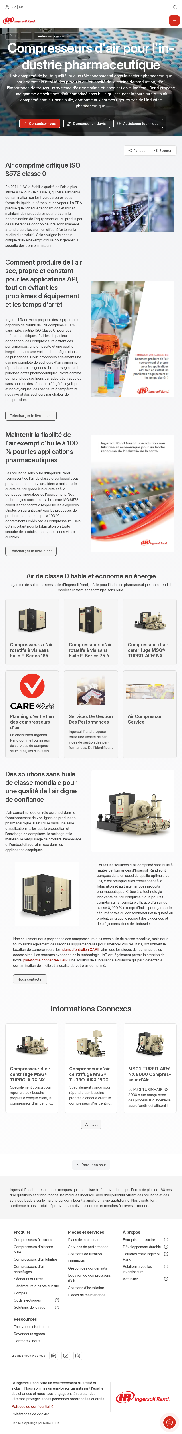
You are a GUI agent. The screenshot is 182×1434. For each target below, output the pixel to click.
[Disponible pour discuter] (169, 1422)
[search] (175, 7)
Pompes (20, 1293)
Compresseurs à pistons (33, 1239)
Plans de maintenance (85, 1239)
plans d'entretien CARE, (81, 949)
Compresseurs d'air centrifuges (29, 1269)
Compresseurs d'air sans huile (33, 1249)
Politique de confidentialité (32, 1406)
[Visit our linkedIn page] (53, 1356)
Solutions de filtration (85, 1254)
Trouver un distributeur (32, 1326)
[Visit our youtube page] (65, 1356)
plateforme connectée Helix (45, 960)
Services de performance (88, 1247)
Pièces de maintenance (86, 1295)
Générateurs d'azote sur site (36, 1286)
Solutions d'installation (86, 1288)
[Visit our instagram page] (77, 1356)
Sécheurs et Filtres (29, 1279)
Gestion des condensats (87, 1268)
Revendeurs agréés (29, 1334)
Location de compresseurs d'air (89, 1278)
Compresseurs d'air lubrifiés (36, 1259)
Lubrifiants (76, 1261)
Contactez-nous (27, 1341)
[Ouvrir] (174, 20)
